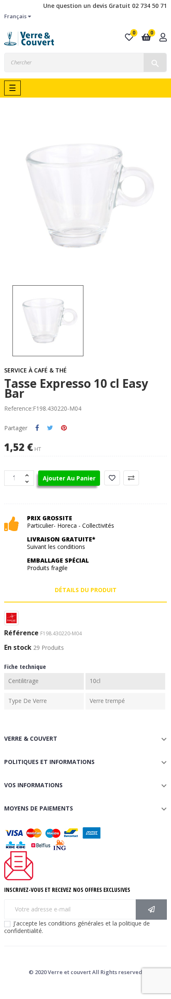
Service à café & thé (35, 370)
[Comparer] (131, 477)
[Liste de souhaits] (112, 477)
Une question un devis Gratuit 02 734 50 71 (105, 6)
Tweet (50, 428)
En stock (18, 647)
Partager (37, 428)
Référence (21, 633)
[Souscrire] (151, 909)
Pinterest (64, 428)
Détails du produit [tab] (86, 590)
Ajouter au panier (69, 478)
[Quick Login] (163, 38)
